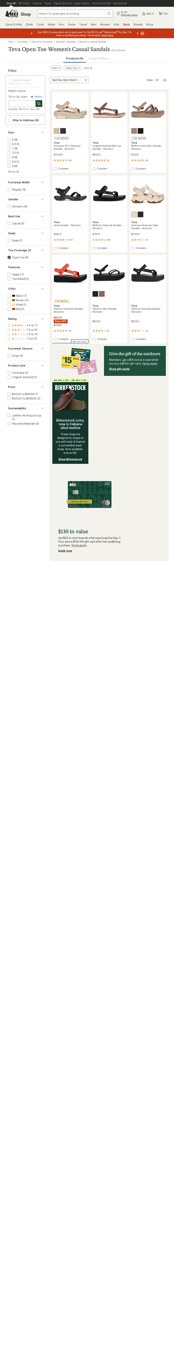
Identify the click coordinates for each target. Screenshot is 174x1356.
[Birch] (134, 214)
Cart (165, 13)
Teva (10, 41)
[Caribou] (102, 294)
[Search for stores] (39, 103)
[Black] (63, 131)
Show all (13, 171)
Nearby (38, 96)
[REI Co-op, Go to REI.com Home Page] (11, 14)
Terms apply (149, 363)
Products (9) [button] (74, 58)
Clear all (88, 68)
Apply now (65, 550)
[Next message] (138, 33)
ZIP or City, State (17, 96)
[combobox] (75, 13)
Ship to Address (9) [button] (25, 120)
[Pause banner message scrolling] (142, 33)
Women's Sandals (65, 41)
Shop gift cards (119, 368)
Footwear (22, 41)
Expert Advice (98, 58)
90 (165, 79)
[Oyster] (56, 131)
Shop (26, 14)
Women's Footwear (41, 41)
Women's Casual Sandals (92, 41)
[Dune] (134, 131)
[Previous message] (32, 33)
